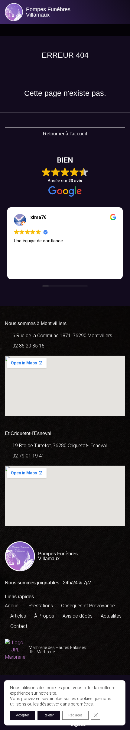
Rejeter (49, 715)
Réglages (75, 715)
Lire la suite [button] (81, 269)
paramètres (82, 704)
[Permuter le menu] (65, 30)
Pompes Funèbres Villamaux (48, 12)
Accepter (22, 715)
